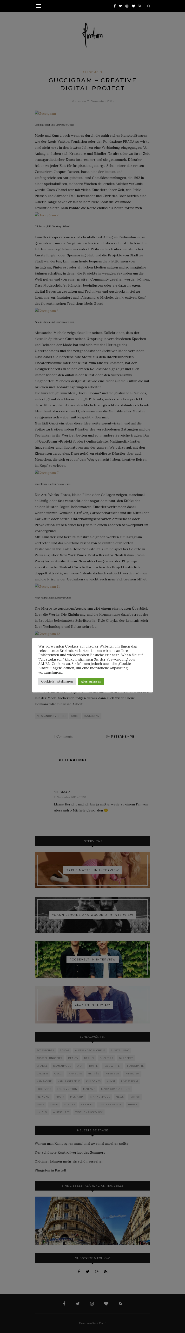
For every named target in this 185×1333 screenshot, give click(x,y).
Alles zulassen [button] (91, 681)
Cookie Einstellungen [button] (57, 681)
